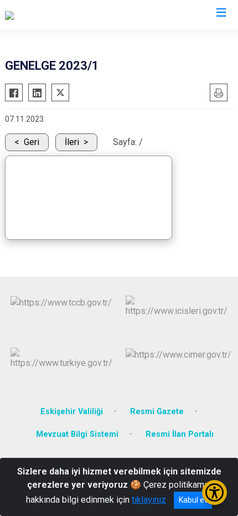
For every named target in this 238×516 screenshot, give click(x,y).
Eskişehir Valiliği (71, 411)
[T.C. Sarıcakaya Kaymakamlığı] (61, 15)
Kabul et (193, 500)
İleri (72, 142)
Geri (31, 142)
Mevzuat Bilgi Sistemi (77, 434)
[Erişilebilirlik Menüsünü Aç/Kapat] (214, 492)
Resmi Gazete (157, 411)
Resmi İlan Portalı (180, 434)
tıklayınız (149, 499)
